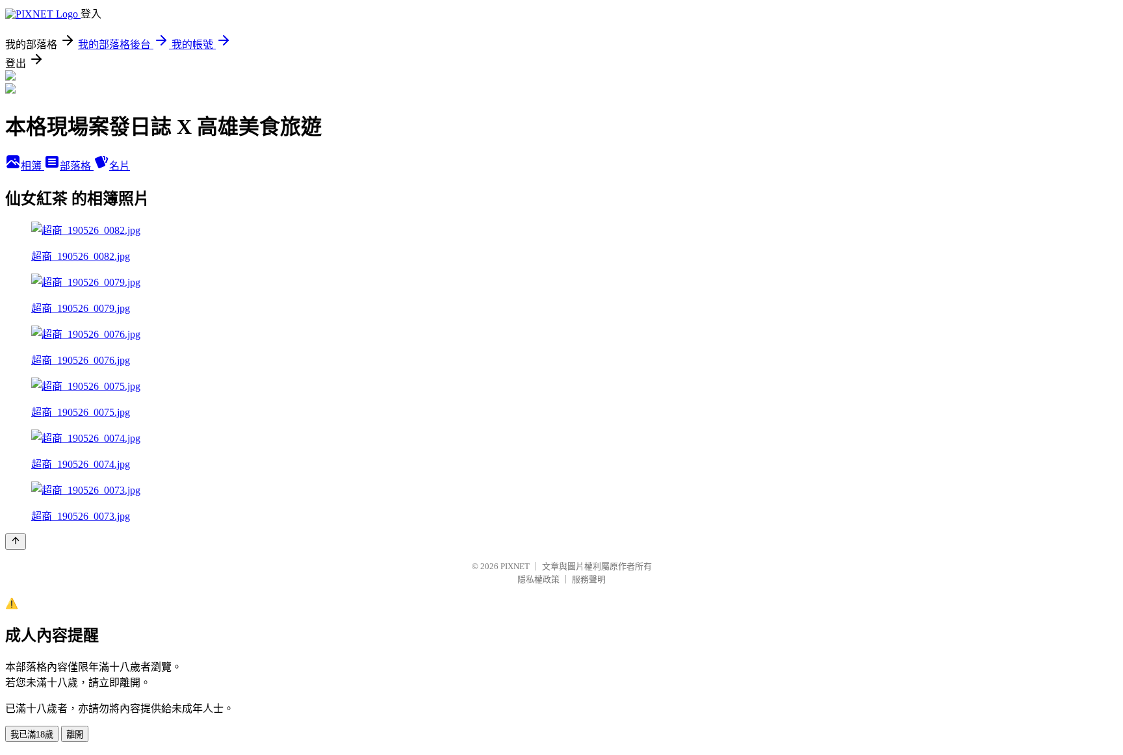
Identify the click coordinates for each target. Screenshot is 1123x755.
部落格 (77, 166)
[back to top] (15, 541)
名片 (119, 166)
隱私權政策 (538, 579)
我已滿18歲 (31, 734)
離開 (74, 734)
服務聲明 (589, 579)
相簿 (32, 166)
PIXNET (515, 566)
